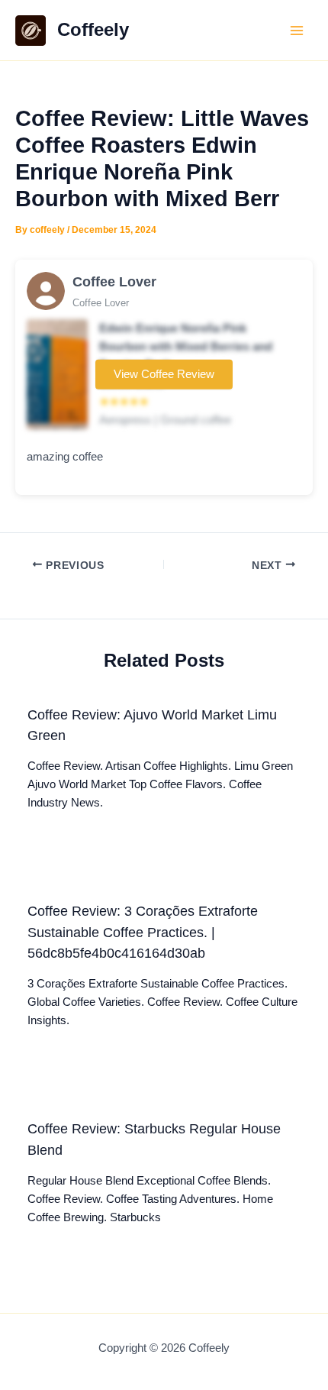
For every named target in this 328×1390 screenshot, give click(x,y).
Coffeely (93, 30)
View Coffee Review (164, 374)
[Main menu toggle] (297, 31)
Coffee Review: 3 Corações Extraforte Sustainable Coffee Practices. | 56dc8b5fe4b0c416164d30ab (142, 932)
